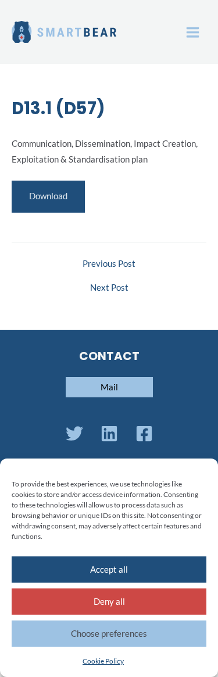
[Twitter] (74, 433)
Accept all (109, 569)
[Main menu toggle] (192, 32)
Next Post (109, 288)
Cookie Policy (103, 661)
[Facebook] (144, 433)
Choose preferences (109, 633)
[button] (109, 387)
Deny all (109, 601)
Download (48, 196)
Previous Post (109, 264)
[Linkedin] (109, 433)
